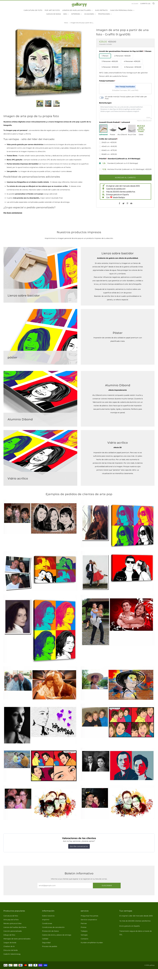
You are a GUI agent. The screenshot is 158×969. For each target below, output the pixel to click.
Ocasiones (89, 14)
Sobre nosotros (48, 916)
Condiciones (47, 923)
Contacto (84, 939)
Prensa (83, 927)
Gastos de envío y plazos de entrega (56, 935)
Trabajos (84, 931)
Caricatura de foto (33, 10)
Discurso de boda (10, 950)
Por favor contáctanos (12, 213)
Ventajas (84, 935)
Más (65, 14)
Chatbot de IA (9, 946)
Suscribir (107, 885)
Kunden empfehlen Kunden (92, 943)
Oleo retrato (101, 10)
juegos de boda (53, 14)
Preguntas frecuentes (89, 916)
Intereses (75, 14)
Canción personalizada (121, 10)
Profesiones (104, 14)
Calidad (45, 939)
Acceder (135, 3)
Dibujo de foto (9, 935)
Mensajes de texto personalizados (16, 939)
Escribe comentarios (79, 846)
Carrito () (145, 3)
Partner (84, 923)
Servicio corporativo (89, 920)
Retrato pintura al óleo (12, 923)
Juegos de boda (9, 943)
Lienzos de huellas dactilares (76, 10)
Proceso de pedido (49, 946)
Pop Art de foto (52, 10)
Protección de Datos (50, 931)
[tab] (39, 103)
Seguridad (46, 943)
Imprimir (45, 920)
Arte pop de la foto (11, 920)
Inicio (66, 23)
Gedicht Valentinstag (11, 954)
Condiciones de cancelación (53, 927)
